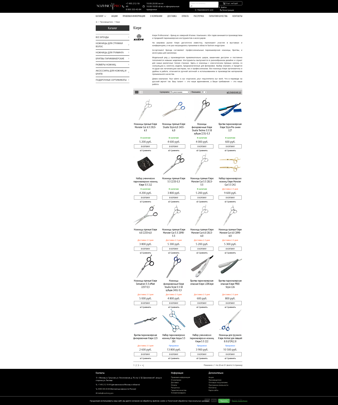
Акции (114, 16)
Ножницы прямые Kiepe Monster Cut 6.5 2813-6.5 (145, 127)
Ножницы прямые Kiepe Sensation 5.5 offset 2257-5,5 (145, 284)
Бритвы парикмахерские (110, 58)
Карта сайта (213, 390)
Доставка (172, 16)
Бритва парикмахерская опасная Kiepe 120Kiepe (201, 282)
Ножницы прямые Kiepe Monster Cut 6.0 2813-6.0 (201, 233)
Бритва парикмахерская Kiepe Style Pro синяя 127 (230, 127)
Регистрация (228, 10)
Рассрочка (199, 16)
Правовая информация (134, 16)
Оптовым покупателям (218, 382)
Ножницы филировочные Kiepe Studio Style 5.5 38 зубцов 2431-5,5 (173, 285)
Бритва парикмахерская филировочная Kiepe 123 (145, 336)
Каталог (100, 16)
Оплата (185, 16)
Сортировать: (164, 92)
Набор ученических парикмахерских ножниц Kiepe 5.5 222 (202, 338)
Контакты (237, 16)
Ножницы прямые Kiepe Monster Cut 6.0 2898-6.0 (230, 233)
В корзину (145, 146)
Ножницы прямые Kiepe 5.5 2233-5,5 (173, 180)
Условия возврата (178, 393)
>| (143, 365)
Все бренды (102, 37)
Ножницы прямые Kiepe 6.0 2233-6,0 (145, 231)
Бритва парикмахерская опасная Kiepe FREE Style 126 (230, 284)
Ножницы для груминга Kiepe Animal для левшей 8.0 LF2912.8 (230, 338)
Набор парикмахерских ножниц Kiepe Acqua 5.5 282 (173, 338)
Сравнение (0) (235, 92)
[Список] (141, 92)
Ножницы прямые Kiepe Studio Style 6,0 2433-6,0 (173, 127)
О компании (156, 16)
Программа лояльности (218, 385)
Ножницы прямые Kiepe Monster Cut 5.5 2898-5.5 (173, 233)
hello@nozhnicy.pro (105, 393)
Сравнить (146, 150)
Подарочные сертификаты (111, 79)
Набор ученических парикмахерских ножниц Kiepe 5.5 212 (145, 181)
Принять (224, 401)
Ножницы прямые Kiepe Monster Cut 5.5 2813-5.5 (201, 181)
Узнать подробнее (239, 401)
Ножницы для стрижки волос (109, 45)
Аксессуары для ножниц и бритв (111, 72)
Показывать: (196, 92)
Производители (106, 22)
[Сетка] (137, 92)
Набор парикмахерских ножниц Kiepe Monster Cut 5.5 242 (230, 181)
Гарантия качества (218, 16)
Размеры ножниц (106, 64)
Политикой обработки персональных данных (188, 401)
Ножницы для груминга (110, 52)
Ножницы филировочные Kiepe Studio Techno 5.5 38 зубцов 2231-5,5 (202, 128)
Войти (223, 7)
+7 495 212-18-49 (104, 384)
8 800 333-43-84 (104, 389)
